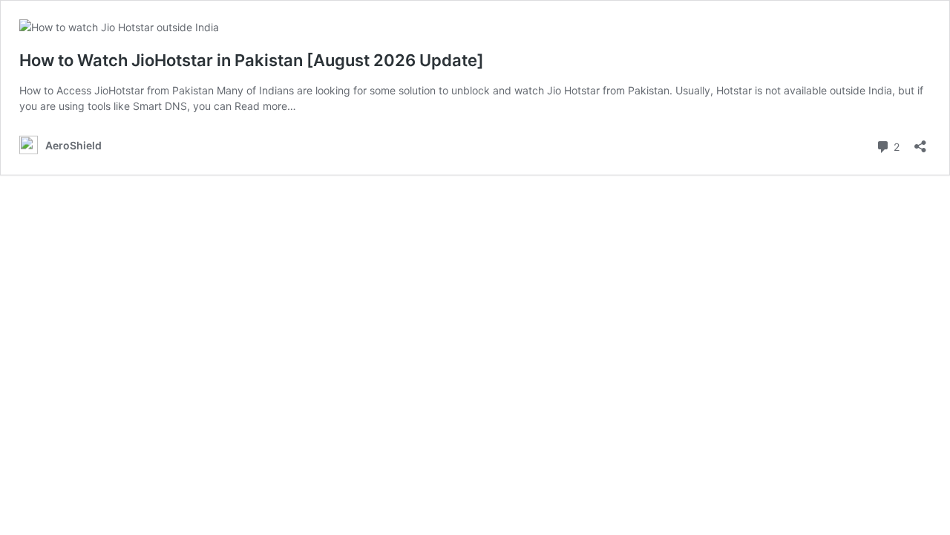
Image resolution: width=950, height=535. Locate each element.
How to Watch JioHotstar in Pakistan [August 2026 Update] (251, 60)
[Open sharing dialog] (920, 141)
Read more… (265, 106)
